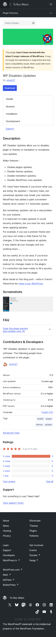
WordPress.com (12, 569)
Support (10, 128)
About (6, 520)
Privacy (7, 535)
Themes (33, 525)
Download (10, 88)
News (6, 525)
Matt (7, 574)
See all (49, 481)
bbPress (9, 579)
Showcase (34, 520)
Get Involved (36, 545)
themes (39, 425)
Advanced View (11, 432)
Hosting (7, 530)
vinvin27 (10, 80)
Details (9, 99)
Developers (9, 555)
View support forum (13, 502)
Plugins (33, 530)
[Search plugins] (33, 23)
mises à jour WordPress (31, 283)
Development (13, 121)
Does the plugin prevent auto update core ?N (15, 330)
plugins (49, 419)
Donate (34, 555)
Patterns (33, 535)
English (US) (47, 412)
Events (33, 550)
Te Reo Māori (17, 597)
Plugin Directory (10, 13)
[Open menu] (51, 4)
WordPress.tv (11, 560)
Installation (11, 113)
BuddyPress (11, 584)
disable (40, 419)
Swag (33, 560)
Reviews (10, 106)
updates (48, 425)
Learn (6, 545)
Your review (9, 481)
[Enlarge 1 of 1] (49, 300)
